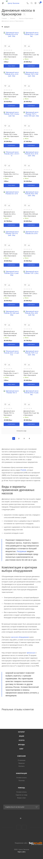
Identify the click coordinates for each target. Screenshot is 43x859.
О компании (21, 760)
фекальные (31, 653)
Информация (21, 773)
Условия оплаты (21, 777)
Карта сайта (21, 852)
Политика (22, 780)
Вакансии (22, 763)
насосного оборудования (20, 637)
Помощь (21, 788)
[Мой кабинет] (35, 3)
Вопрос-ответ (21, 798)
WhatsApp (24, 827)
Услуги (21, 740)
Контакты (21, 766)
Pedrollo (23, 470)
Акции (21, 736)
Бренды (21, 744)
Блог (21, 749)
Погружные (22, 551)
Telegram (19, 827)
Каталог (21, 732)
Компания (21, 756)
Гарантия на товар (21, 795)
